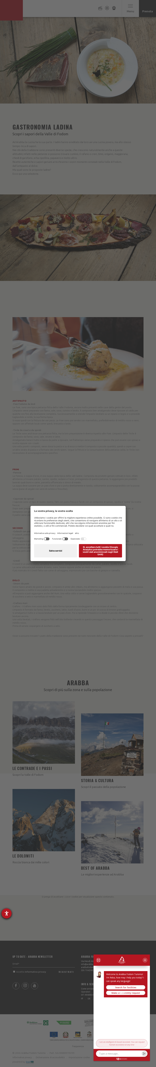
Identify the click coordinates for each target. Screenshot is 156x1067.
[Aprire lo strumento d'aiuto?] (7, 913)
